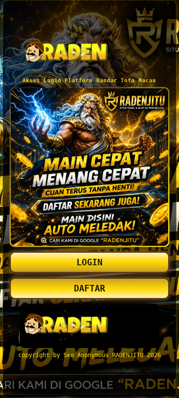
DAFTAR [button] (89, 288)
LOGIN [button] (89, 262)
